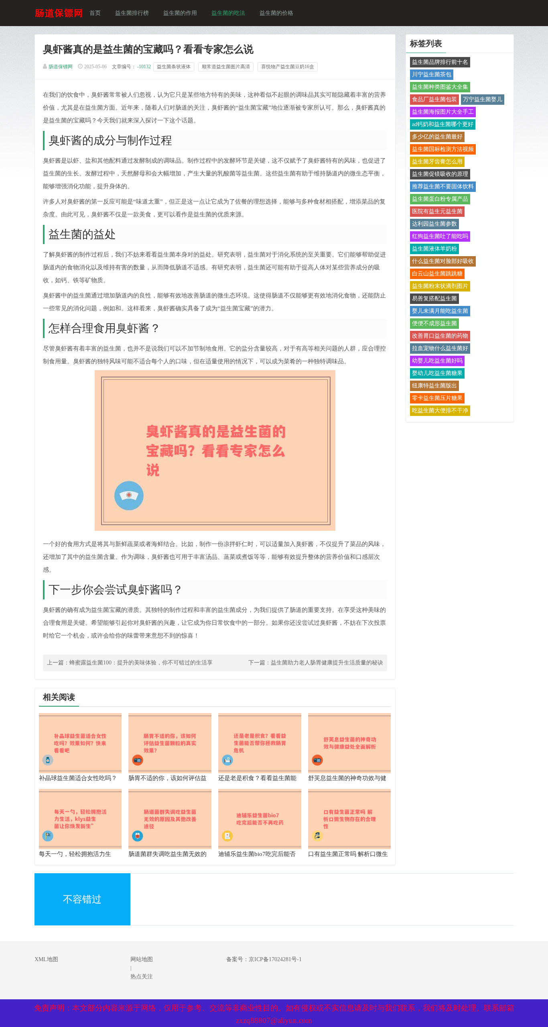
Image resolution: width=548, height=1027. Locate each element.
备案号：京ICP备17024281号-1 (264, 959)
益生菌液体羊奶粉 (434, 249)
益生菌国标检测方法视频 (443, 149)
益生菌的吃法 (228, 13)
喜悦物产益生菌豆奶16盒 (287, 66)
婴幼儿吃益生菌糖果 (437, 373)
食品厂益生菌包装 (434, 99)
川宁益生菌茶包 (431, 74)
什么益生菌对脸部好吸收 (443, 261)
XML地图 (46, 959)
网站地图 (141, 959)
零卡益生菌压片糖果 (437, 398)
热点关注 (141, 977)
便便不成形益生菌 (434, 323)
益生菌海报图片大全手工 (443, 112)
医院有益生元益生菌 (437, 211)
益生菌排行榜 (132, 13)
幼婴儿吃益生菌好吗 (437, 361)
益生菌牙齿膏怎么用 (437, 162)
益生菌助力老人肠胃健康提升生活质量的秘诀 (327, 663)
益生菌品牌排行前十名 (440, 62)
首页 (95, 13)
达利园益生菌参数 (434, 224)
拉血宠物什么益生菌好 (440, 348)
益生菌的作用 (180, 13)
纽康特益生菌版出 (434, 386)
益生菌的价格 (276, 13)
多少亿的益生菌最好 (437, 137)
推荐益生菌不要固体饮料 (443, 186)
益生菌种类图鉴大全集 (440, 87)
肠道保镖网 (61, 66)
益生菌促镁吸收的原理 (440, 174)
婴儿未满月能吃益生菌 (440, 311)
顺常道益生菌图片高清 (226, 66)
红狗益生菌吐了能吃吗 (440, 236)
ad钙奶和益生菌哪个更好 (442, 124)
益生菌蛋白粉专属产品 (440, 199)
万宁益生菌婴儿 (482, 99)
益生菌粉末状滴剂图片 (440, 286)
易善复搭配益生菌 (434, 298)
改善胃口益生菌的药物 (440, 336)
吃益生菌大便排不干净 (440, 411)
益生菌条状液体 (174, 66)
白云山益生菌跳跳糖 (437, 274)
